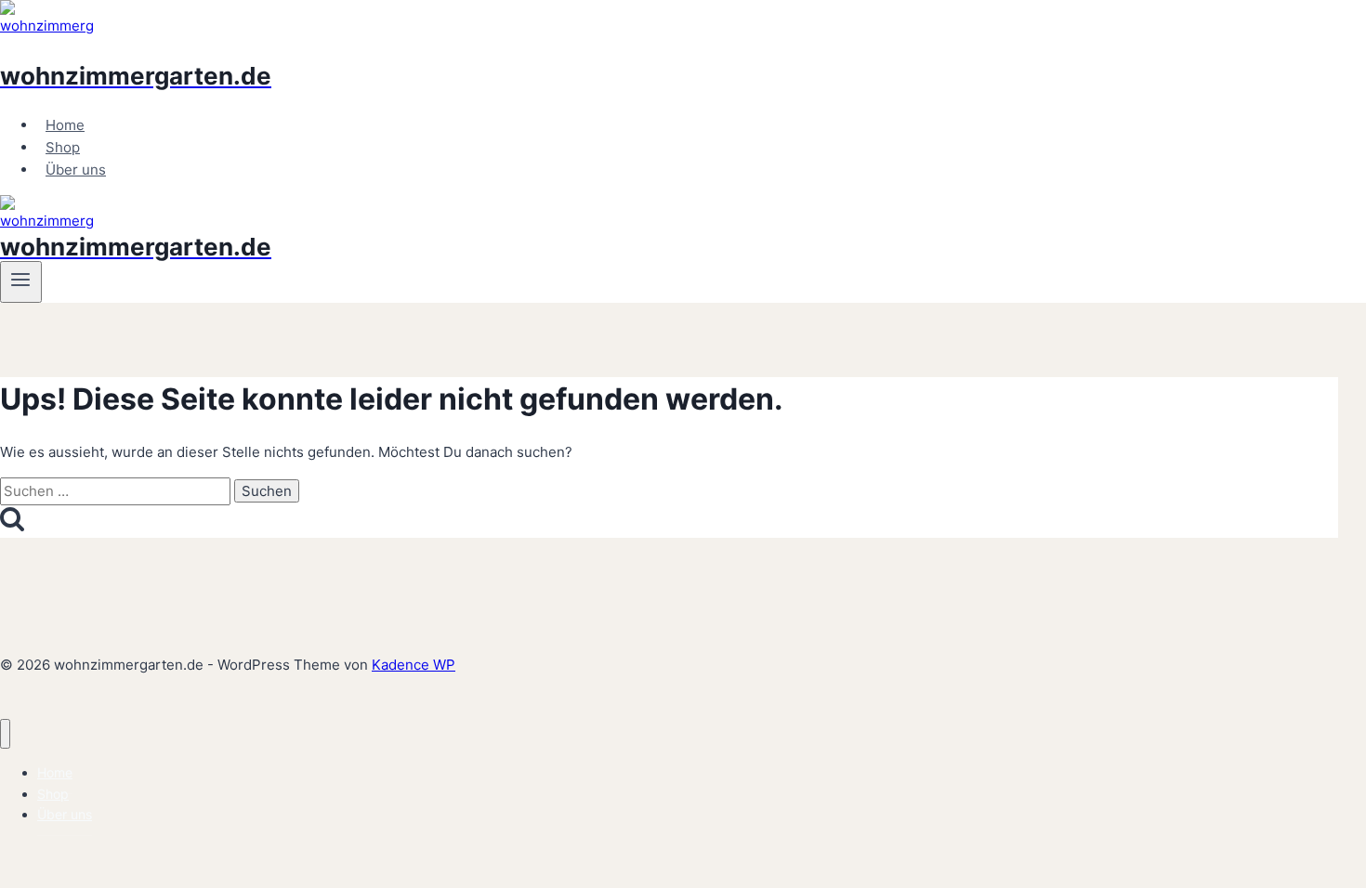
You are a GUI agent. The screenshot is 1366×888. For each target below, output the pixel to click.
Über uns (76, 169)
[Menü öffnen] (21, 281)
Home (65, 125)
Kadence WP (413, 664)
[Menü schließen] (5, 734)
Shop (63, 147)
